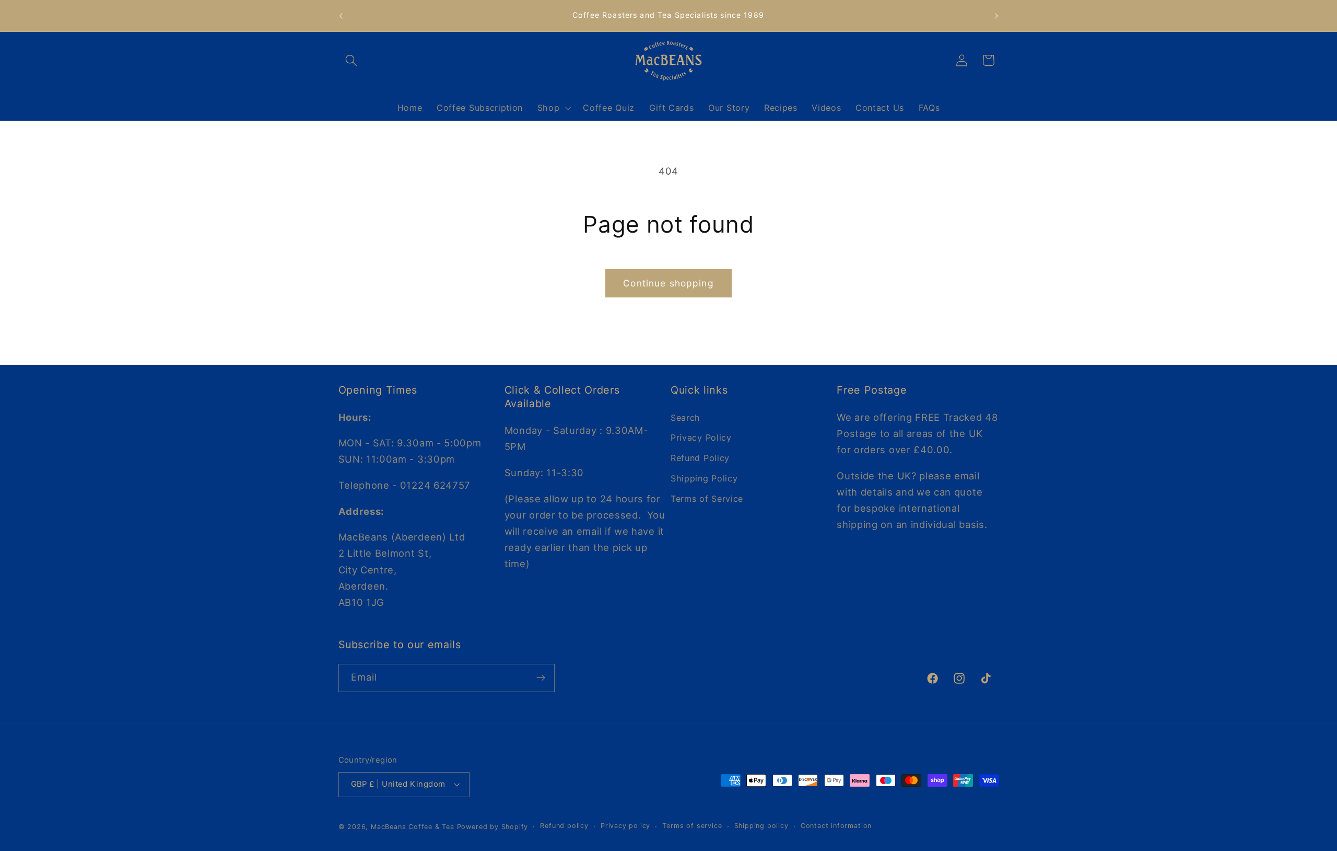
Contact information (836, 826)
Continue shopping (668, 283)
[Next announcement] (996, 15)
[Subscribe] (540, 678)
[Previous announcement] (340, 15)
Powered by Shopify (493, 827)
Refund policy (564, 826)
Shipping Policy (704, 478)
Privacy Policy (701, 437)
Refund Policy (700, 458)
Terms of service (692, 826)
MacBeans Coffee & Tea (412, 827)
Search (685, 417)
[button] (351, 60)
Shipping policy (761, 826)
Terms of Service (707, 498)
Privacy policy (625, 826)
